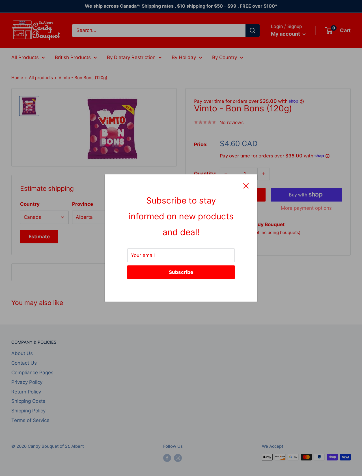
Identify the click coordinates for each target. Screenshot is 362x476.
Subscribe (181, 272)
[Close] (246, 185)
